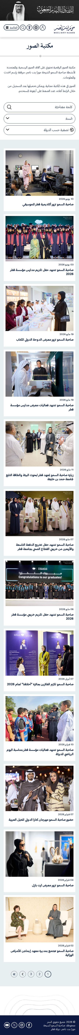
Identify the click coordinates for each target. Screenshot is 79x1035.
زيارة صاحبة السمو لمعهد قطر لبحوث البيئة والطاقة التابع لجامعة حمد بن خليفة (39, 477)
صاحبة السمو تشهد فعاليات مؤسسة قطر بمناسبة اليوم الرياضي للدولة (40, 751)
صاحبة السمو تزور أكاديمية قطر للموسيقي (47, 204)
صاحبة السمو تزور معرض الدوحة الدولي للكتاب (44, 339)
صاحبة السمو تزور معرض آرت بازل (52, 885)
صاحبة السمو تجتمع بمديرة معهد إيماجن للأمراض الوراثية (42, 953)
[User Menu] (42, 27)
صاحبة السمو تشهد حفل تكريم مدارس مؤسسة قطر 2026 (41, 272)
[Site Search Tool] (23, 27)
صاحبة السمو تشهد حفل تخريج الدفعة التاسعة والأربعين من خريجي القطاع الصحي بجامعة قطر (44, 546)
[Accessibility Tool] (29, 27)
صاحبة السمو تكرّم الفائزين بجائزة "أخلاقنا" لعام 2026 (40, 684)
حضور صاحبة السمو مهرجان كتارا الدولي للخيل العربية (41, 819)
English (36, 27)
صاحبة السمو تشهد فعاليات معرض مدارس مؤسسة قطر (41, 407)
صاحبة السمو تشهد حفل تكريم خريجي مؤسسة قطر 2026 (42, 616)
